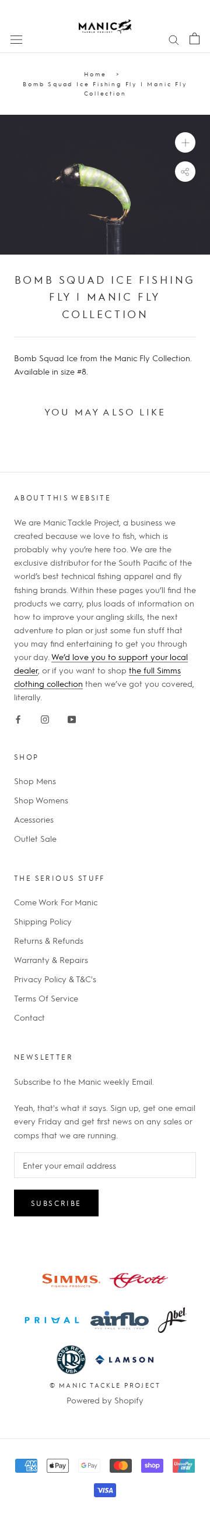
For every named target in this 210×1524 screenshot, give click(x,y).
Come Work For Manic (55, 902)
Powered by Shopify (105, 1400)
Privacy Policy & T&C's (55, 978)
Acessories (34, 819)
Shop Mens (35, 780)
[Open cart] (195, 38)
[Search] (174, 38)
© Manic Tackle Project (105, 1385)
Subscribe (56, 1203)
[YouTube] (72, 717)
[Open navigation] (16, 38)
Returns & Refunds (48, 940)
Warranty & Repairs (51, 959)
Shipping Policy (43, 921)
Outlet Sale (35, 838)
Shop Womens (41, 800)
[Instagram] (45, 717)
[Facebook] (18, 717)
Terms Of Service (46, 998)
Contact (29, 1017)
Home (95, 73)
